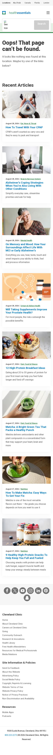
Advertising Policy (10, 675)
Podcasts (6, 716)
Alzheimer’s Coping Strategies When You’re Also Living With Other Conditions (24, 185)
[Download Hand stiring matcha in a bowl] (26, 470)
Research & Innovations (13, 639)
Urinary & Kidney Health (30, 306)
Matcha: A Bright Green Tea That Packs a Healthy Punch (26, 428)
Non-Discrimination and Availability (18, 698)
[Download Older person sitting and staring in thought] (26, 221)
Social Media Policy (11, 679)
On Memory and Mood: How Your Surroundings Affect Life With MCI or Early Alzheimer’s (26, 247)
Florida (37, 3)
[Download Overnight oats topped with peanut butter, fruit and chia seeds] (26, 345)
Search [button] (41, 23)
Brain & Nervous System (31, 179)
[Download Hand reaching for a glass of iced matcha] (26, 404)
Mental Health (26, 240)
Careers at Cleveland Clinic (14, 627)
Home (5, 620)
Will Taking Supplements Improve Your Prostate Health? (26, 311)
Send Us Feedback (10, 668)
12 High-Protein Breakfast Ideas (25, 368)
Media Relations (9, 654)
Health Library (8, 643)
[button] (48, 12)
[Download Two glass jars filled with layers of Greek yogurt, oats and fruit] (26, 532)
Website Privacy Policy (12, 691)
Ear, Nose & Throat (28, 123)
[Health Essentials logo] (20, 12)
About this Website (11, 672)
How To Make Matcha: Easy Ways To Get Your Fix (26, 494)
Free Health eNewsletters (14, 646)
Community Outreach (12, 635)
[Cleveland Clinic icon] (4, 12)
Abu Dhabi (17, 3)
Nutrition (24, 489)
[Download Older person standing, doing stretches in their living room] (26, 160)
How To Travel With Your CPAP (24, 127)
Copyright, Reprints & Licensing (16, 683)
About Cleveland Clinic (12, 624)
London (46, 3)
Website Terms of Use (12, 687)
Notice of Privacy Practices (15, 694)
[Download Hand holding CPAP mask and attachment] (26, 104)
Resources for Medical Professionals (19, 650)
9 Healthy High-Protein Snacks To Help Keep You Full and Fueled (26, 556)
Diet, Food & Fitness (29, 364)
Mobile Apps (8, 712)
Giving (5, 631)
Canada (28, 3)
